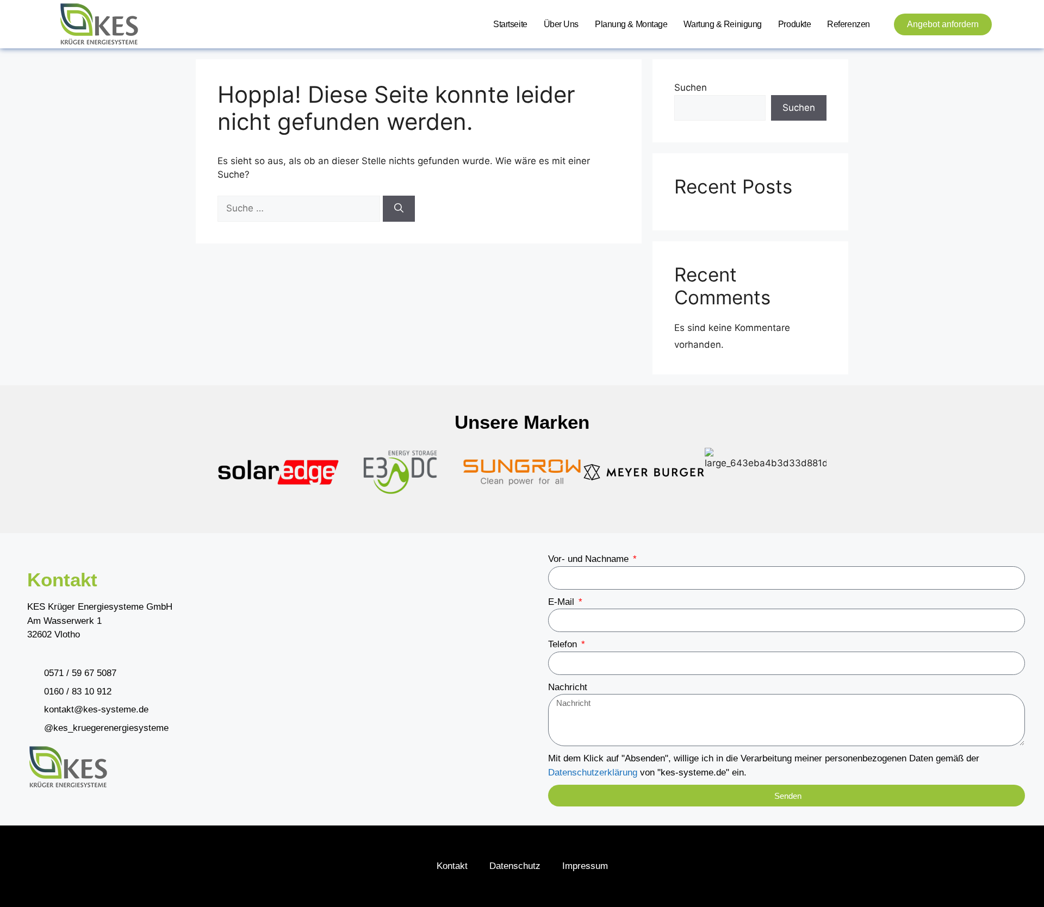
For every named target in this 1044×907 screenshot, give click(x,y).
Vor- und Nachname (589, 559)
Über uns (561, 24)
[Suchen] (399, 209)
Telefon (564, 644)
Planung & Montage (631, 24)
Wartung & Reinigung (722, 24)
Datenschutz (514, 866)
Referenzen (848, 24)
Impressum (585, 866)
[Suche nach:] (300, 208)
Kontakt (452, 866)
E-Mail (562, 602)
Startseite (510, 24)
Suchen (690, 87)
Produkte (794, 24)
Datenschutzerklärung (592, 772)
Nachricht (567, 687)
